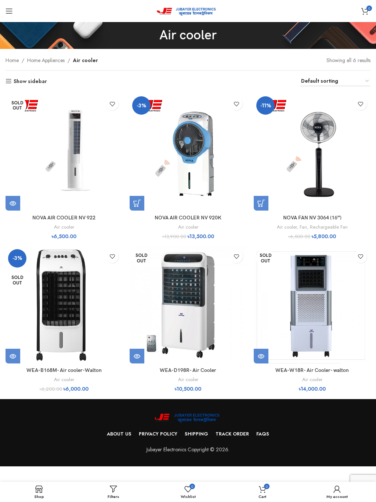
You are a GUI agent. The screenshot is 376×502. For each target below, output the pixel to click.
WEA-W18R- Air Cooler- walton (312, 370)
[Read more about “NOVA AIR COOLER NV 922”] (13, 203)
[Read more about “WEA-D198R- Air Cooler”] (137, 356)
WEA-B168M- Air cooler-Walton (64, 370)
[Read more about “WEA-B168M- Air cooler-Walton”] (13, 356)
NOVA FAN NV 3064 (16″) (312, 218)
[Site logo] (188, 10)
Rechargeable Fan (329, 226)
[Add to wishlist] (112, 103)
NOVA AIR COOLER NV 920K (188, 218)
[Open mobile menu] (9, 11)
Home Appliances (46, 60)
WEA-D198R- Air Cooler (188, 370)
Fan (303, 226)
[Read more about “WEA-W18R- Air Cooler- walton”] (261, 356)
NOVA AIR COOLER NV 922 (63, 218)
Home (12, 60)
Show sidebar (30, 81)
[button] (137, 203)
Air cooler (64, 226)
